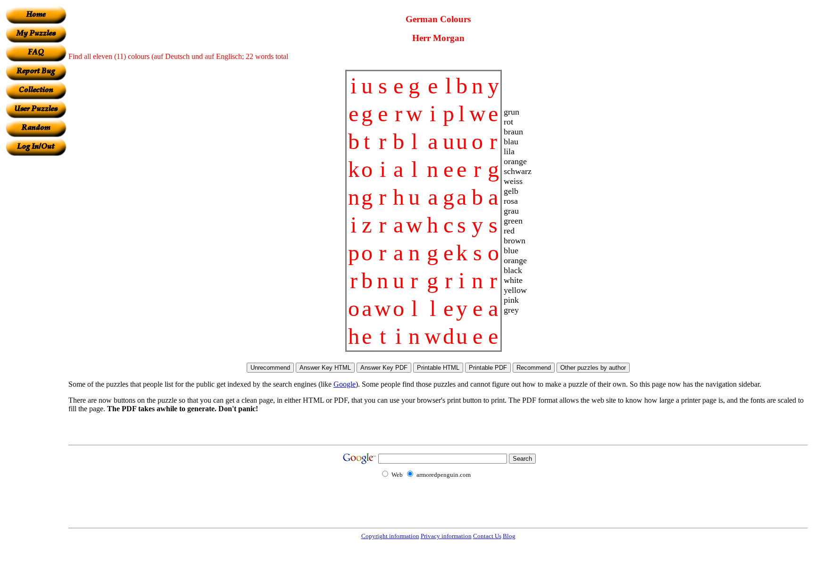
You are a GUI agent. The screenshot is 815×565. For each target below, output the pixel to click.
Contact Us (487, 536)
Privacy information (446, 536)
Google (344, 384)
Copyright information (390, 536)
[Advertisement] (36, 297)
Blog (509, 536)
